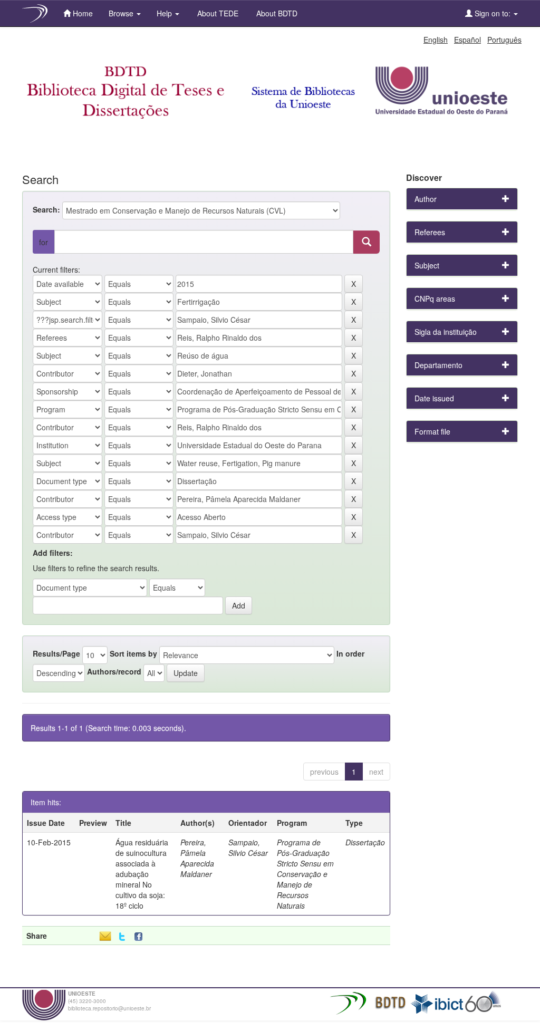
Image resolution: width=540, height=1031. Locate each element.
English (435, 39)
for (43, 242)
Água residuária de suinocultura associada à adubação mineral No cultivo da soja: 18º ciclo (141, 874)
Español (467, 39)
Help (165, 13)
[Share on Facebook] (140, 936)
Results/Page (56, 653)
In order (350, 653)
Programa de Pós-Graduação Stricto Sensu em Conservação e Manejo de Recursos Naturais (305, 874)
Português (504, 39)
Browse (122, 13)
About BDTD (275, 13)
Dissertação (365, 842)
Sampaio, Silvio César (248, 847)
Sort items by (133, 653)
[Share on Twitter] (122, 936)
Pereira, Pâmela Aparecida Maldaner (197, 858)
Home (82, 13)
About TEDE (216, 13)
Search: (46, 209)
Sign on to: (492, 13)
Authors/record (114, 671)
